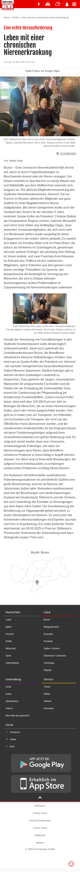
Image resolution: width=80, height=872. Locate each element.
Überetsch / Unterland (55, 655)
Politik (15, 17)
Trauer (47, 686)
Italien (9, 627)
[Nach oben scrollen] (40, 798)
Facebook (15, 732)
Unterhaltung (12, 663)
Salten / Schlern (52, 648)
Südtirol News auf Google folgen (42, 71)
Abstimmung (12, 701)
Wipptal (47, 670)
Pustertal (48, 641)
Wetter (47, 694)
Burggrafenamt (51, 627)
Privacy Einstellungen (40, 820)
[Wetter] (58, 4)
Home (7, 17)
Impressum (40, 805)
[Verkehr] (47, 4)
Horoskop (49, 708)
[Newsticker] (39, 4)
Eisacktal (48, 634)
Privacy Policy (40, 813)
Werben (40, 842)
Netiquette (40, 835)
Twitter (13, 739)
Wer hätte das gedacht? (18, 715)
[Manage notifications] (71, 864)
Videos (9, 708)
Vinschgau (49, 663)
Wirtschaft (10, 648)
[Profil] (66, 4)
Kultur (9, 694)
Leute (8, 686)
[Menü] (76, 4)
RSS (12, 746)
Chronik (10, 634)
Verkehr (48, 701)
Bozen (47, 619)
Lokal (8, 619)
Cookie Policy (40, 827)
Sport (8, 655)
